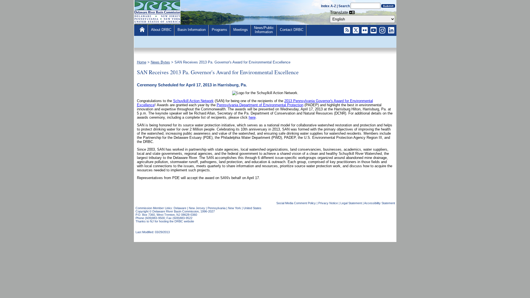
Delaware (180, 208)
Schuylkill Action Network (193, 101)
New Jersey (197, 208)
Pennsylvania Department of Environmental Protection (260, 105)
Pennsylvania (217, 208)
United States (252, 208)
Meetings (240, 30)
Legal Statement (351, 203)
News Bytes (160, 62)
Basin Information (191, 30)
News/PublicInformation (264, 30)
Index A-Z (328, 6)
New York (234, 208)
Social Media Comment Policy (296, 203)
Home (141, 62)
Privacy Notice (328, 203)
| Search (343, 6)
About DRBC (161, 30)
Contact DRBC (291, 30)
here (252, 117)
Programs (219, 30)
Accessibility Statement (379, 203)
